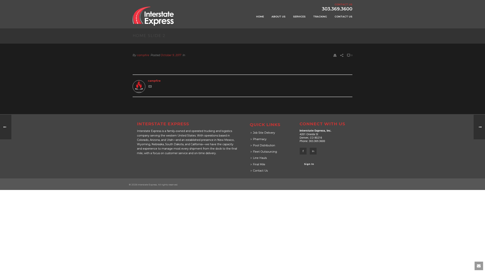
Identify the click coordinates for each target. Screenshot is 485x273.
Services (299, 16)
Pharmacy (260, 139)
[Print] (334, 55)
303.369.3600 (337, 9)
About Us (278, 16)
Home (260, 16)
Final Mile (259, 164)
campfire (143, 55)
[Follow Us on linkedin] (313, 151)
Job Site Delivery (264, 132)
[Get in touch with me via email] (150, 87)
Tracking (320, 16)
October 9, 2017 (171, 55)
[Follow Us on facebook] (303, 151)
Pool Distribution (264, 145)
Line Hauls (260, 158)
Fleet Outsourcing (265, 151)
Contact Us (343, 16)
